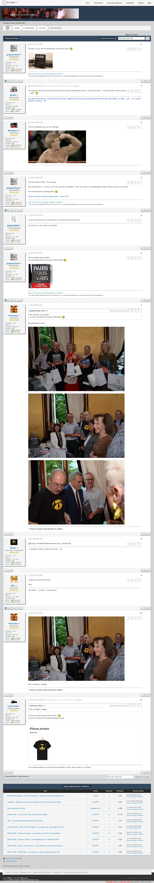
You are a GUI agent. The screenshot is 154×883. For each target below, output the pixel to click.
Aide (149, 3)
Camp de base (29, 28)
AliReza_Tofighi (14, 880)
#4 (141, 177)
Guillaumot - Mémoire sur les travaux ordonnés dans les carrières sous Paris (34, 802)
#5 (141, 215)
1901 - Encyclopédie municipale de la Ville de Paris (25, 821)
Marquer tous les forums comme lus (76, 872)
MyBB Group (24, 878)
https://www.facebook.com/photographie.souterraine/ (45, 74)
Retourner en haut (25, 872)
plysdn (76, 86)
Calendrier (129, 3)
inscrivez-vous (124, 882)
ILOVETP (140, 796)
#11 (141, 699)
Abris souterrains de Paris (16, 808)
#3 (141, 122)
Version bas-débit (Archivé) (41, 872)
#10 (141, 613)
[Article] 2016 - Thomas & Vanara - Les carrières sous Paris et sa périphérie (33, 833)
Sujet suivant (23, 776)
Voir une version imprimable (14, 858)
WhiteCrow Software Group (30, 880)
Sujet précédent (11, 776)
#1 (141, 44)
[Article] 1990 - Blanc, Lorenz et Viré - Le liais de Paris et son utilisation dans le (35, 846)
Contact (8, 872)
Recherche (98, 3)
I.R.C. (87, 3)
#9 (141, 575)
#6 (141, 253)
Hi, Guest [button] (10, 2)
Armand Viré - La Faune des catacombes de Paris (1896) (27, 814)
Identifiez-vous (111, 882)
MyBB (9, 878)
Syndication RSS (57, 872)
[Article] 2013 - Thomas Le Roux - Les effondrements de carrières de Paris (33, 839)
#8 (141, 538)
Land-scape (13, 706)
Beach (139, 828)
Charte (140, 3)
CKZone (17, 28)
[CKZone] (7, 28)
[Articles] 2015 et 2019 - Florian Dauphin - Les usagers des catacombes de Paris (35, 827)
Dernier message (132, 796)
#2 (141, 86)
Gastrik (95, 796)
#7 (141, 305)
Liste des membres (114, 3)
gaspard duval (95, 808)
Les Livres (42, 28)
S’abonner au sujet (11, 861)
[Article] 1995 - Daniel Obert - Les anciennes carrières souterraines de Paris (33, 852)
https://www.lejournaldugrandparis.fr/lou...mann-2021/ (48, 196)
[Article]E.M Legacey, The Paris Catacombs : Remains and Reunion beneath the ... (36, 796)
